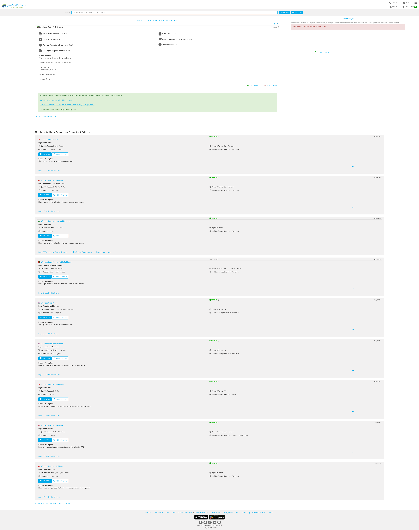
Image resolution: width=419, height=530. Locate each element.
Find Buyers (285, 12)
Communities (158, 513)
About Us (148, 513)
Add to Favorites (322, 52)
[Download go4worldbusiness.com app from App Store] (201, 517)
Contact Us (174, 513)
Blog (167, 513)
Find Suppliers (297, 12)
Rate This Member (255, 85)
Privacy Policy (227, 513)
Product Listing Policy (242, 513)
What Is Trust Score (201, 513)
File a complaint (271, 85)
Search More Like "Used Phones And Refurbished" (53, 504)
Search (67, 12)
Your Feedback (186, 513)
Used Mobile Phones (103, 252)
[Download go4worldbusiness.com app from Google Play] (217, 517)
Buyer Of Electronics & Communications (52, 252)
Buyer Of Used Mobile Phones (46, 117)
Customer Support (258, 513)
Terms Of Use (215, 513)
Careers (270, 513)
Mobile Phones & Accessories (82, 252)
